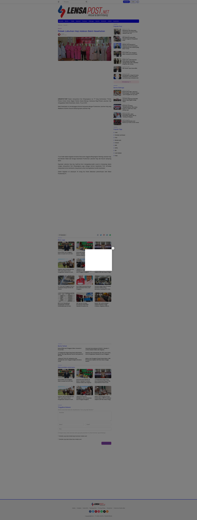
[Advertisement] (98, 260)
